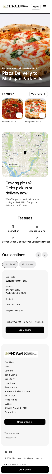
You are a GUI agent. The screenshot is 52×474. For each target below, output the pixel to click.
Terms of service (11, 433)
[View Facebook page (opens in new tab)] (6, 452)
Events (8, 403)
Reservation (10, 387)
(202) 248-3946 (13, 305)
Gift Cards (9, 395)
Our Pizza (9, 362)
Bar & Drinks (10, 374)
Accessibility (10, 437)
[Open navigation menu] (44, 6)
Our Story (9, 379)
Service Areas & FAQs (15, 408)
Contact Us (10, 412)
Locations (9, 383)
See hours (39, 322)
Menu (36, 6)
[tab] (10, 264)
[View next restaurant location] (45, 255)
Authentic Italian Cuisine (17, 391)
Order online (25, 329)
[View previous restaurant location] (38, 255)
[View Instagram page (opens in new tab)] (10, 452)
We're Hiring (10, 399)
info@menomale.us (14, 311)
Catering (8, 370)
